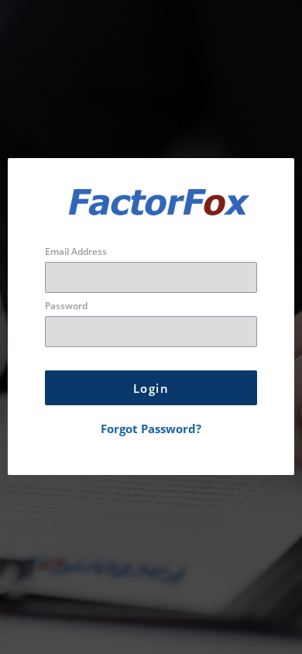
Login (151, 388)
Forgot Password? (151, 428)
